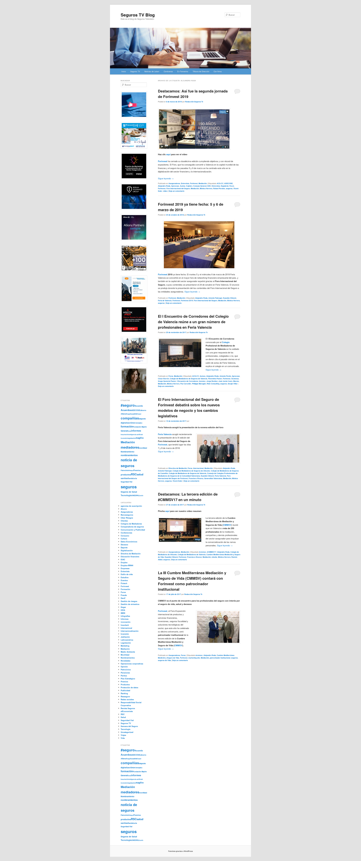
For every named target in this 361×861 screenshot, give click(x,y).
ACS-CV (220, 183)
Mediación (203, 183)
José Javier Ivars (225, 381)
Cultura (124, 538)
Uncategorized (127, 732)
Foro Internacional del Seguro (178, 188)
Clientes (124, 520)
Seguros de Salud (129, 491)
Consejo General (200, 186)
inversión (124, 438)
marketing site (194, 657)
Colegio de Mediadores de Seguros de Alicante (191, 470)
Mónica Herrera (206, 188)
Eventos (124, 580)
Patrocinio (124, 470)
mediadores (130, 447)
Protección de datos (129, 687)
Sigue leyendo (166, 178)
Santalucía (132, 478)
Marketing (125, 645)
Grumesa (235, 378)
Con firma (218, 71)
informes (136, 430)
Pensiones (125, 672)
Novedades (125, 660)
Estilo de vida (127, 574)
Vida (123, 738)
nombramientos (129, 455)
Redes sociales (127, 699)
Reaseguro (125, 696)
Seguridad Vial (126, 481)
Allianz (123, 414)
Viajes (123, 735)
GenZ (123, 598)
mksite (214, 557)
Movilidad (125, 654)
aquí (168, 154)
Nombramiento (127, 451)
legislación (132, 438)
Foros (171, 376)
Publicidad (125, 690)
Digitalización (127, 550)
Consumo (125, 535)
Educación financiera (130, 556)
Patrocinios (126, 669)
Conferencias (126, 532)
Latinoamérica (127, 639)
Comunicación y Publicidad (133, 529)
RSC (134, 474)
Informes (124, 619)
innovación (125, 622)
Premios (137, 470)
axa (135, 413)
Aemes (202, 376)
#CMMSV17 (211, 552)
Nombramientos (128, 657)
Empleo (124, 562)
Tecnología (126, 495)
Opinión (124, 666)
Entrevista (185, 183)
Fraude (124, 595)
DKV (134, 423)
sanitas (124, 478)
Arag (128, 414)
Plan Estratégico (128, 678)
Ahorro (124, 509)
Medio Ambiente (128, 651)
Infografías (125, 616)
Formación (125, 589)
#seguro (128, 405)
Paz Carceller (185, 383)
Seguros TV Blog (138, 15)
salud (140, 474)
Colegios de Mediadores (131, 523)
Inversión (125, 634)
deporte (142, 418)
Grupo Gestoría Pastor (167, 381)
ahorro (143, 410)
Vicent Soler (177, 481)
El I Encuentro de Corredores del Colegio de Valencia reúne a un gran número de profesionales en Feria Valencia (193, 322)
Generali (124, 430)
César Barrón (163, 378)
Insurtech (124, 434)
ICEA (123, 610)
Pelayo (130, 470)
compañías (130, 418)
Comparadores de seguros (132, 526)
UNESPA (134, 495)
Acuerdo (139, 405)
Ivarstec (202, 381)
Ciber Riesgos (127, 517)
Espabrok (225, 186)
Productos (125, 684)
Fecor (231, 186)
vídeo (165, 191)
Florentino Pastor (215, 378)
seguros (229, 188)
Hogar (123, 607)
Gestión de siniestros (130, 604)
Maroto (236, 381)
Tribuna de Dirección (201, 71)
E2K (209, 186)
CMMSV (227, 524)
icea (129, 431)
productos (126, 474)
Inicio (123, 71)
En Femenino (182, 71)
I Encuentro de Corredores (187, 381)
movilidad (143, 448)
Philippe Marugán (199, 383)
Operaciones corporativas (132, 663)
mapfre (140, 437)
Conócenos (168, 71)
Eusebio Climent (229, 298)
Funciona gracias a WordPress (180, 851)
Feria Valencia (220, 476)
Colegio (226, 342)
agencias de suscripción (131, 506)
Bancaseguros (127, 514)
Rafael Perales (219, 188)
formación (127, 426)
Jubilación (125, 636)
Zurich (140, 495)
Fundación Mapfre (140, 427)
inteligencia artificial (135, 434)
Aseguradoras (174, 183)
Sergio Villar (232, 383)
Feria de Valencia (165, 300)
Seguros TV (135, 71)
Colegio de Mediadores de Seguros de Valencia (188, 378)
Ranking (124, 693)
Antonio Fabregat (215, 298)
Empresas (125, 568)
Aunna (182, 186)
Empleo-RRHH (127, 565)
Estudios (124, 577)
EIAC (123, 559)
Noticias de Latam (151, 71)
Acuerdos (126, 410)
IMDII (123, 613)
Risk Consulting (213, 383)
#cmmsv (202, 552)
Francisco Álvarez (196, 478)
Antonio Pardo (225, 376)
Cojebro (189, 186)
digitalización (127, 422)
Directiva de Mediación (178, 468)
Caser (139, 414)
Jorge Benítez (212, 381)
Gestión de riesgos (129, 601)
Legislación (126, 642)
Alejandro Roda (164, 186)
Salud (123, 717)
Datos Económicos (129, 541)
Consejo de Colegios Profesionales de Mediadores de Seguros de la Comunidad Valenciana (198, 474)
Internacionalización (129, 631)
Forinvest (162, 161)
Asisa (132, 414)
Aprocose (175, 186)
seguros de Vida (164, 660)
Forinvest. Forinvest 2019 (182, 300)
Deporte (124, 547)
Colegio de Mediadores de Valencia (192, 554)
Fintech (124, 583)
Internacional (198, 468)
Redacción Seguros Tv (194, 101)
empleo (139, 423)
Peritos (124, 675)
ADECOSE (228, 183)
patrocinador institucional (220, 657)
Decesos (124, 544)
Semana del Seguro (129, 726)
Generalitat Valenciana (213, 478)
